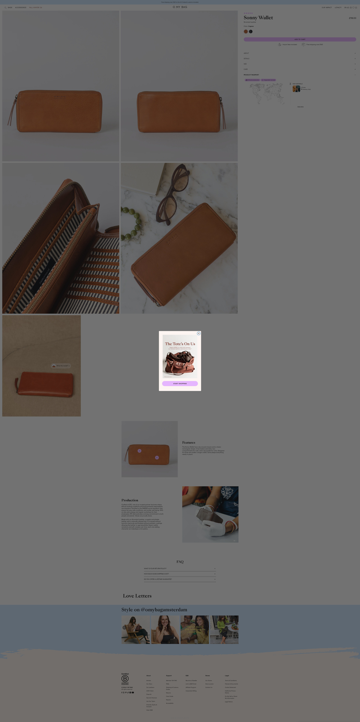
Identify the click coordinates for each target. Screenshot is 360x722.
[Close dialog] (198, 333)
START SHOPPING (180, 383)
